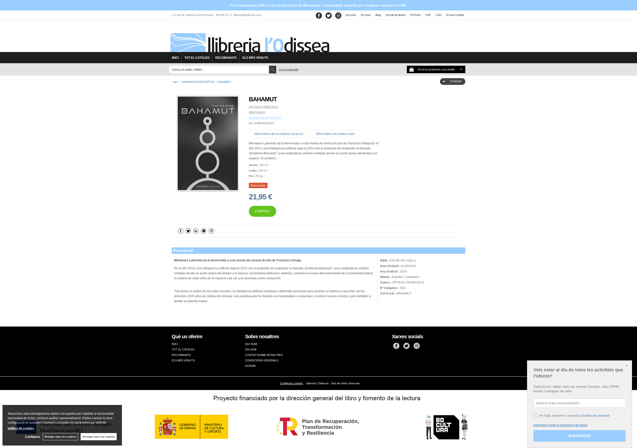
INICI (175, 57)
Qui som (351, 14)
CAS (438, 14)
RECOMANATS (226, 57)
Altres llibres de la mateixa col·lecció (278, 134)
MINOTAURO (257, 112)
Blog (378, 14)
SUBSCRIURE (579, 436)
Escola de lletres (396, 14)
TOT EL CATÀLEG (197, 57)
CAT (428, 14)
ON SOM (250, 349)
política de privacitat (596, 415)
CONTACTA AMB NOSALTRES (264, 354)
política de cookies (21, 428)
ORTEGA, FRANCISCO (263, 106)
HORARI (250, 365)
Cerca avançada (288, 69)
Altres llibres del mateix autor (335, 134)
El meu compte (455, 14)
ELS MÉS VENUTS (255, 57)
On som (366, 14)
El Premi (416, 14)
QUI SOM (251, 343)
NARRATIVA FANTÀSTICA (265, 117)
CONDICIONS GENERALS (261, 360)
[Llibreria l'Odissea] (249, 37)
